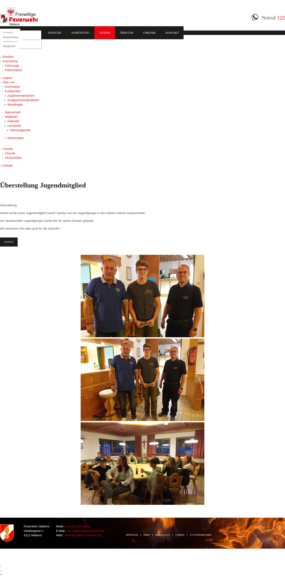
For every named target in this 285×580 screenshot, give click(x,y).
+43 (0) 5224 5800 (77, 526)
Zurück (9, 242)
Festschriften (10, 37)
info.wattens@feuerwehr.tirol (85, 531)
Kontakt (172, 32)
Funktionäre (13, 91)
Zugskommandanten (20, 95)
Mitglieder (9, 46)
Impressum (132, 535)
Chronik (149, 32)
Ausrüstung (80, 32)
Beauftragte (15, 104)
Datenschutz (162, 535)
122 (281, 18)
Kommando (12, 86)
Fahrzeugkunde (20, 130)
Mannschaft (10, 41)
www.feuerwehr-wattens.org (82, 535)
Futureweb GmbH (201, 535)
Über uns (126, 32)
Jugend (104, 32)
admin (146, 535)
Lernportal (14, 125)
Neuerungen (15, 138)
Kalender (13, 121)
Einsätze (54, 32)
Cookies (179, 535)
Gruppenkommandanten (23, 100)
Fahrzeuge (12, 65)
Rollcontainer (13, 70)
